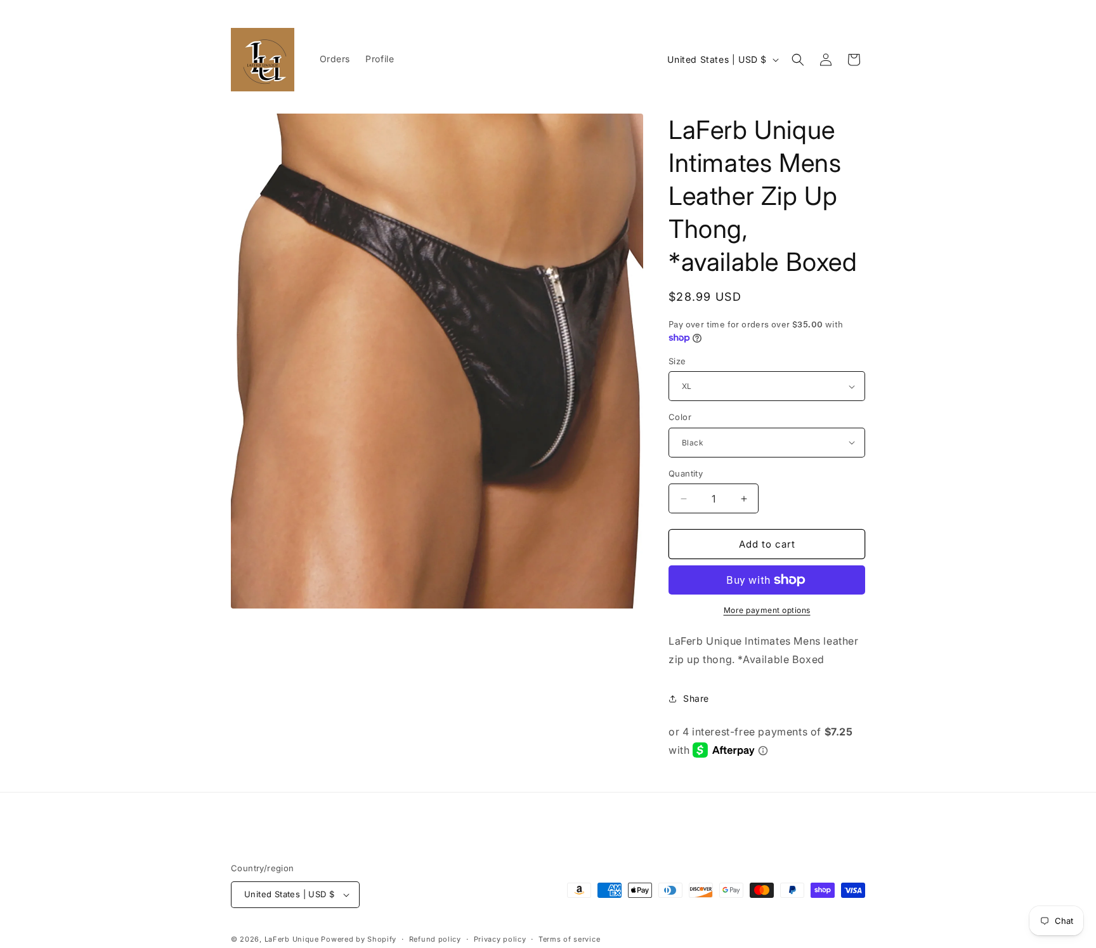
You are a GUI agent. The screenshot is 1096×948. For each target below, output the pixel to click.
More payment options (767, 610)
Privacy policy (500, 939)
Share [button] (696, 698)
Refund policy (435, 939)
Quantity (686, 473)
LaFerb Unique (291, 939)
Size (677, 361)
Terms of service (569, 939)
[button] (798, 60)
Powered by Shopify (358, 939)
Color (680, 417)
